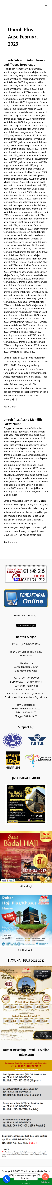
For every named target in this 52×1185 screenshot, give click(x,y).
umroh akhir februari (29, 265)
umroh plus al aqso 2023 (30, 451)
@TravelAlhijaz (30, 686)
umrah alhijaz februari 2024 (32, 258)
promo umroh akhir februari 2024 (27, 215)
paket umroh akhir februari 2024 (20, 175)
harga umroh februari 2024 (24, 135)
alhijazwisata (32, 689)
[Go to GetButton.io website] (45, 1182)
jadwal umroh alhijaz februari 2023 (28, 145)
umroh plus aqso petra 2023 (25, 481)
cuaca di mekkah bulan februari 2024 (22, 109)
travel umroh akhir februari (17, 235)
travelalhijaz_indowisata (32, 693)
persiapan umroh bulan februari (29, 205)
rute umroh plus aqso (21, 445)
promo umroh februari (30, 225)
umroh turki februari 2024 (23, 352)
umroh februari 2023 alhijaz (24, 298)
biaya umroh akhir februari (17, 79)
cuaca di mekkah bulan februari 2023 (29, 105)
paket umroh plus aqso (15, 438)
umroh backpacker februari (32, 282)
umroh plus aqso (25, 458)
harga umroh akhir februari (27, 115)
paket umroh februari (36, 195)
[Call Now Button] (6, 1179)
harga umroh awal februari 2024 (20, 129)
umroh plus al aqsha (25, 448)
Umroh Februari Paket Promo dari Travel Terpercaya (24, 62)
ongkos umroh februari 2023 (18, 165)
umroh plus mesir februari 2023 (19, 335)
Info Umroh (34, 69)
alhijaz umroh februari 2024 (32, 75)
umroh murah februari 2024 (24, 322)
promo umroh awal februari (17, 218)
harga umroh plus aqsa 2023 (30, 435)
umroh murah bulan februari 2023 (29, 312)
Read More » (10, 406)
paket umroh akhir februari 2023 (30, 172)
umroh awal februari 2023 (16, 278)
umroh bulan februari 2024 (32, 288)
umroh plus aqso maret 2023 (32, 475)
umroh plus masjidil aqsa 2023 (19, 491)
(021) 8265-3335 (30, 678)
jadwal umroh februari (21, 158)
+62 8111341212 (33, 682)
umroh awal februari (37, 275)
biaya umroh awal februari (32, 85)
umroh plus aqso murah (16, 478)
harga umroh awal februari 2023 (29, 125)
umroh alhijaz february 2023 (24, 272)
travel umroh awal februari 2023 (20, 245)
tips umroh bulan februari (31, 232)
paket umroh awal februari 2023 (29, 185)
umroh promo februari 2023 (24, 345)
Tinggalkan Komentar (14, 69)
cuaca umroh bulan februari (18, 112)
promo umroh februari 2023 (18, 228)
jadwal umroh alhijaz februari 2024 (21, 148)
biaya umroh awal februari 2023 (19, 89)
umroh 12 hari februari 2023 (18, 262)
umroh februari (21, 295)
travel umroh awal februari (32, 242)
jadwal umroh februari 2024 (32, 162)
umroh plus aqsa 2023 (15, 455)
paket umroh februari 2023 (17, 198)
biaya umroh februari (29, 99)
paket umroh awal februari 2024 (20, 188)
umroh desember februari (17, 292)
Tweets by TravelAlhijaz (26, 615)
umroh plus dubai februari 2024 (26, 332)
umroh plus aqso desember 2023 (20, 468)
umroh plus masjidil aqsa (30, 488)
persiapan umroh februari (16, 208)
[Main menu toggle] (46, 5)
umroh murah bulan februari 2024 (21, 315)
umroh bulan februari (14, 285)
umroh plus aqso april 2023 (28, 465)
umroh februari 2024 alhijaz (24, 305)
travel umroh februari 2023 (27, 252)
